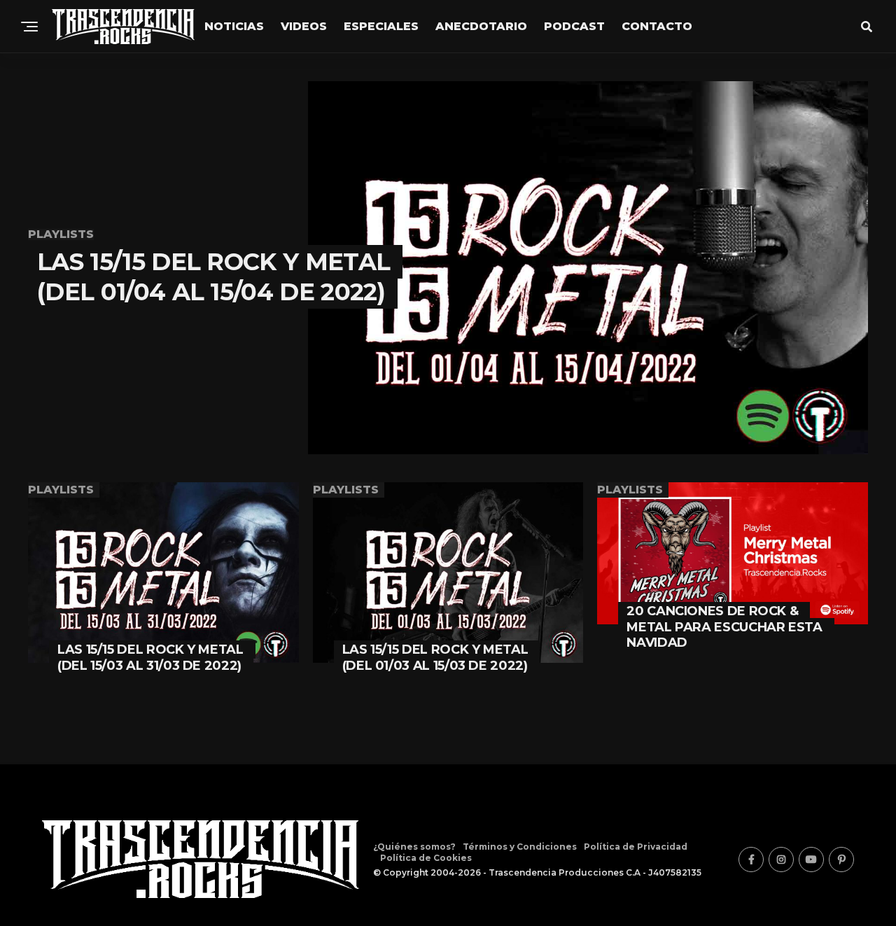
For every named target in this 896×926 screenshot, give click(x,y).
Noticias (234, 26)
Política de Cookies (426, 858)
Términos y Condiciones (520, 846)
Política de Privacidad (635, 846)
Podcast (574, 26)
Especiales (381, 26)
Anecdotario (481, 26)
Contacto (657, 26)
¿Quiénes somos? (414, 846)
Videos (304, 26)
